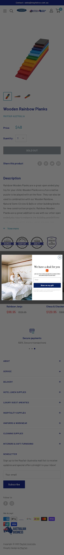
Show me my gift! (47, 285)
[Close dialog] (60, 257)
